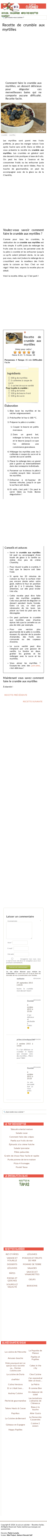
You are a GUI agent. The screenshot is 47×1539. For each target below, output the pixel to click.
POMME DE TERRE (32, 1264)
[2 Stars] (19, 352)
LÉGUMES (32, 1254)
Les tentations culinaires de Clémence (35, 1400)
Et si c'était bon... (15, 1388)
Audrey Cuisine (15, 1393)
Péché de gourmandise (15, 1401)
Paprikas (15, 1413)
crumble (4, 135)
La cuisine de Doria (15, 1374)
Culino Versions (15, 1384)
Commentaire (24, 921)
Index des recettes (29, 13)
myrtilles (12, 135)
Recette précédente (15, 695)
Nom (10, 942)
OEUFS (32, 1279)
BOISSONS (32, 1286)
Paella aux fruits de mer (22, 1141)
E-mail (10, 948)
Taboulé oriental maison (22, 1129)
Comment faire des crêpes (21, 1137)
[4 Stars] (28, 352)
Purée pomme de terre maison (22, 1160)
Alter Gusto (35, 1413)
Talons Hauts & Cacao (15, 1408)
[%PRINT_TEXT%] (25, 333)
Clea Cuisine (35, 1374)
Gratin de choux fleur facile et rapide (21, 1156)
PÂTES (12, 1273)
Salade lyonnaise (21, 1148)
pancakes (35, 666)
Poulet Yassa (21, 1167)
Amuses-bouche (15, 1358)
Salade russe (21, 1133)
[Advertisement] (23, 55)
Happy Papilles (15, 1430)
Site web (11, 954)
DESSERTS (12, 1264)
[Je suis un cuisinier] (23, 7)
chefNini (15, 1379)
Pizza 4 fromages (22, 1163)
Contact (6, 16)
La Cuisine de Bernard (15, 1418)
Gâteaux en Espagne (15, 1425)
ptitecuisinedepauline (26, 1040)
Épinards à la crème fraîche (21, 1144)
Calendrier (15, 13)
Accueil (5, 13)
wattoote (20, 979)
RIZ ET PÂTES (12, 1254)
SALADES (32, 1268)
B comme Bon (35, 1388)
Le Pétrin (35, 1384)
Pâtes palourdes (21, 1152)
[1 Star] (14, 352)
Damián (30, 1001)
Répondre (37, 978)
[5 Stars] (32, 352)
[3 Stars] (23, 352)
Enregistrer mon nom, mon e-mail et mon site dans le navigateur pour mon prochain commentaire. (23, 960)
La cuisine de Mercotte (15, 1352)
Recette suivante (32, 702)
